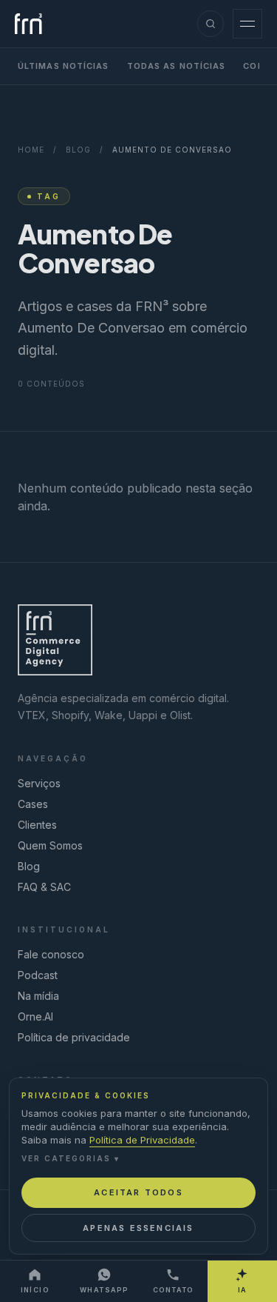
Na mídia (38, 995)
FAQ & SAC (44, 887)
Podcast (38, 975)
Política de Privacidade (142, 1140)
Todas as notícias (176, 66)
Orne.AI (35, 1016)
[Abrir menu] (247, 24)
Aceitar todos (138, 1192)
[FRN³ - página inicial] (28, 23)
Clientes (37, 824)
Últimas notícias (63, 66)
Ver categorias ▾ (70, 1158)
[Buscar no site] (210, 23)
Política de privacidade (74, 1037)
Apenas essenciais (138, 1228)
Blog (78, 149)
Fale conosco (51, 954)
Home (31, 149)
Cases (33, 804)
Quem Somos (50, 845)
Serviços (39, 783)
